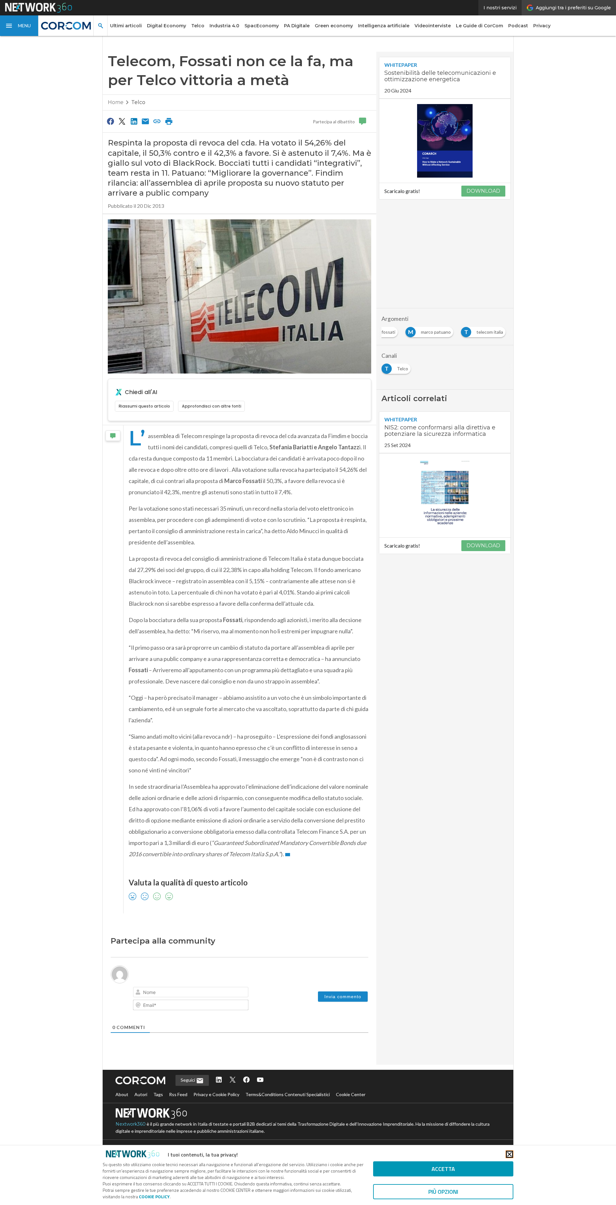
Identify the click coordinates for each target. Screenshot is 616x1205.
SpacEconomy (261, 26)
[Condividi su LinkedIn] (134, 121)
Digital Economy (166, 26)
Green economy (334, 26)
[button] (19, 25)
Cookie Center (350, 1094)
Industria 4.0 (224, 26)
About (122, 1094)
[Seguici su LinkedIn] (219, 1080)
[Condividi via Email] (145, 121)
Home (116, 102)
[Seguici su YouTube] (260, 1080)
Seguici (188, 1080)
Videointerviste (433, 26)
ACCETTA (443, 1169)
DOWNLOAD (483, 191)
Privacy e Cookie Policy (216, 1094)
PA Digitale (297, 26)
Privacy (542, 26)
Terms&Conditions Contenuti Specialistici (287, 1094)
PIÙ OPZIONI (443, 1191)
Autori (140, 1094)
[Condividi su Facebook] (110, 121)
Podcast (518, 26)
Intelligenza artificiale (383, 26)
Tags (158, 1094)
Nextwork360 (131, 1124)
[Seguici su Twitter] (232, 1080)
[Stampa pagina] (169, 121)
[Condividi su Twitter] (122, 121)
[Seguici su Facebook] (246, 1080)
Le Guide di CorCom (479, 26)
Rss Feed (178, 1094)
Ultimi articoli (126, 26)
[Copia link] (157, 121)
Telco (197, 26)
